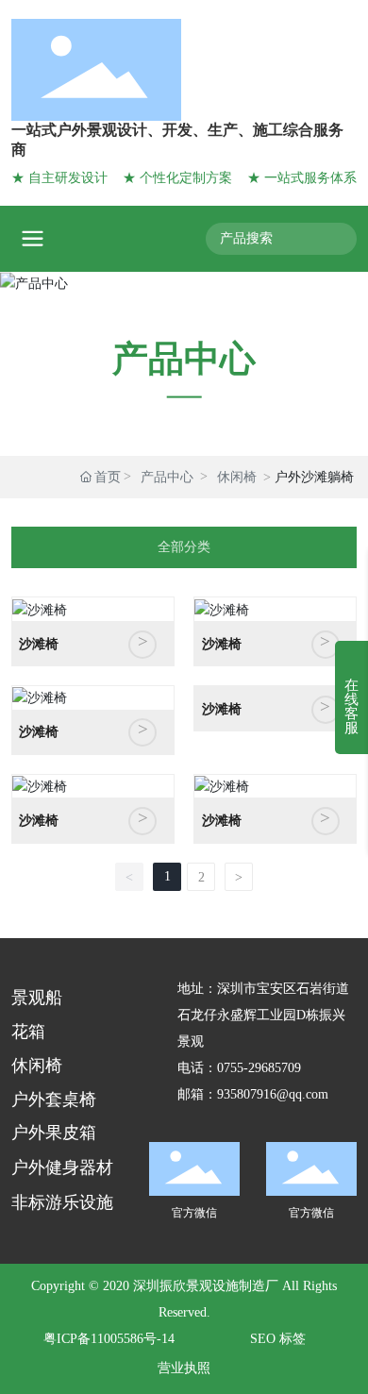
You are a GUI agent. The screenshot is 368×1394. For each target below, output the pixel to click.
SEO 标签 (278, 1339)
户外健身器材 (62, 1167)
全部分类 (184, 547)
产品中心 (184, 358)
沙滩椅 (39, 644)
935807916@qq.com (272, 1094)
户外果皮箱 (53, 1132)
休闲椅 (237, 477)
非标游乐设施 (62, 1202)
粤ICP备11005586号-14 (109, 1339)
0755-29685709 (259, 1068)
